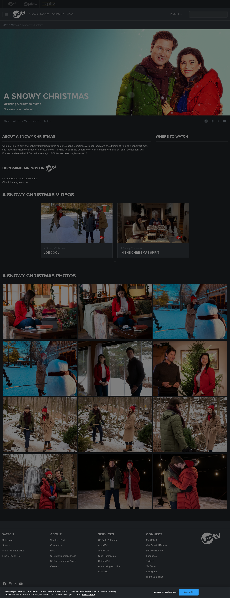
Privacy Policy (88, 594)
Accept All (188, 592)
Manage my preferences (165, 592)
